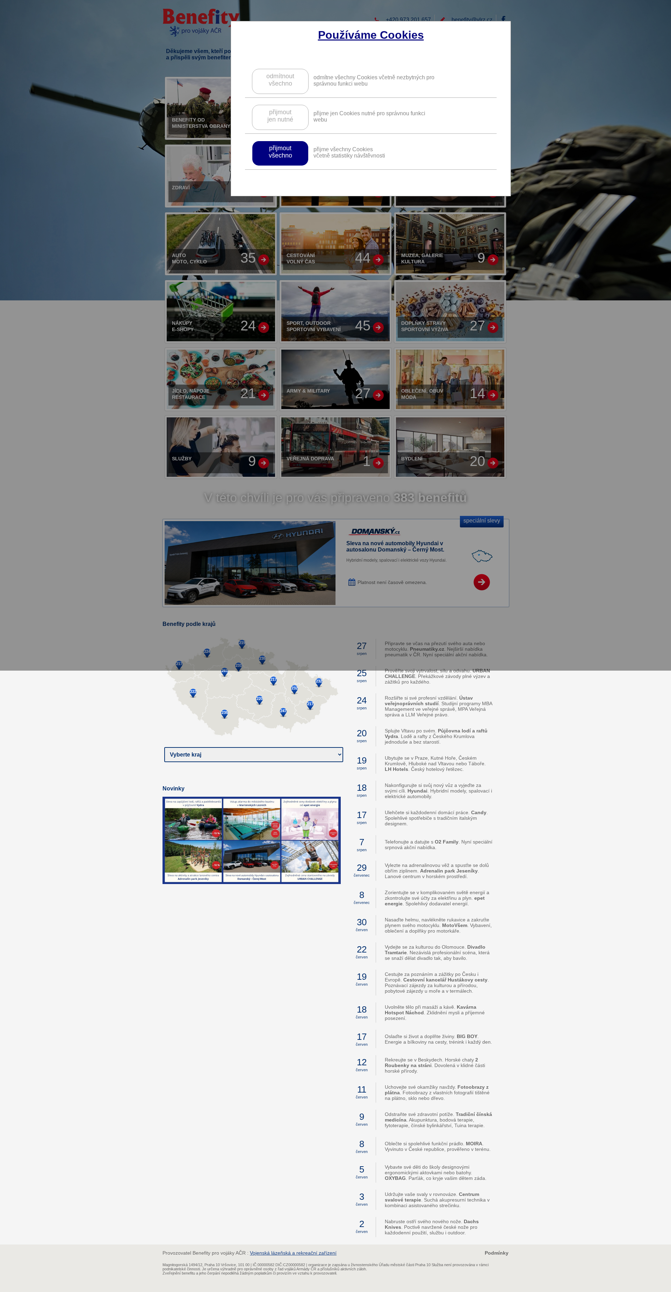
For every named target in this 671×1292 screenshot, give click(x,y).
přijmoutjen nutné (280, 116)
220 (260, 698)
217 (273, 679)
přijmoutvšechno (280, 152)
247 (283, 711)
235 (225, 712)
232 (294, 688)
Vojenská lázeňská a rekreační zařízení (293, 1253)
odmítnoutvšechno (280, 80)
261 (225, 671)
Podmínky (496, 1253)
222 (193, 691)
